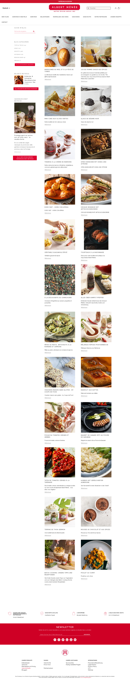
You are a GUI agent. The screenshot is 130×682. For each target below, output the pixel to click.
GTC (89, 668)
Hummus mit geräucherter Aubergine (92, 481)
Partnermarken (48, 668)
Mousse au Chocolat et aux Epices (95, 529)
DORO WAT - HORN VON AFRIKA (57, 207)
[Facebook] (55, 639)
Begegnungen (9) (19, 57)
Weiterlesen (17, 152)
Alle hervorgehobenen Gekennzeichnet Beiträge (25, 158)
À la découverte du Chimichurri (58, 297)
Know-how (47, 664)
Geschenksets (26, 668)
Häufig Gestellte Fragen (73, 664)
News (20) (17, 48)
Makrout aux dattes (89, 390)
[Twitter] (63, 639)
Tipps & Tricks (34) (20, 45)
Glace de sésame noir (90, 118)
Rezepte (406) (18, 51)
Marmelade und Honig (29, 666)
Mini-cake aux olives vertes (56, 118)
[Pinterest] (75, 639)
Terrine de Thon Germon (55, 529)
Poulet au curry (88, 573)
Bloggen (24, 670)
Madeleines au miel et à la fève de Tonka (59, 70)
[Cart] (119, 8)
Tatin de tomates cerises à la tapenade (57, 481)
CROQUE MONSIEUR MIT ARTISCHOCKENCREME (90, 208)
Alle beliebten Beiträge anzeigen (26, 88)
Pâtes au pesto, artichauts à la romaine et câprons (58, 345)
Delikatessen (26, 663)
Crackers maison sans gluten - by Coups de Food (59, 391)
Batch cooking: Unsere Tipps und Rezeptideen (58, 573)
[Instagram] (59, 639)
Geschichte (47, 663)
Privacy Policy (92, 666)
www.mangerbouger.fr (85, 677)
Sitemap (90, 670)
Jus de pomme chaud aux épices (94, 69)
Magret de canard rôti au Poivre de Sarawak (95, 436)
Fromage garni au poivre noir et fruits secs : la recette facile (23, 137)
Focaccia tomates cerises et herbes (57, 436)
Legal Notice (92, 664)
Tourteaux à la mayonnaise (92, 252)
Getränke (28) (18, 54)
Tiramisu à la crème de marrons (58, 162)
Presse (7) (17, 60)
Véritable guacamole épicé (56, 252)
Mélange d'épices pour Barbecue (94, 344)
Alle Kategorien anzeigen (25, 64)
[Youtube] (71, 639)
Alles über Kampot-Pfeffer (92, 297)
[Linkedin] (67, 639)
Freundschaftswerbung (95, 663)
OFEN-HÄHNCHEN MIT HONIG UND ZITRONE (93, 163)
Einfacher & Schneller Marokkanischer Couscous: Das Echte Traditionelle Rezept (30, 82)
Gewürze (24, 664)
